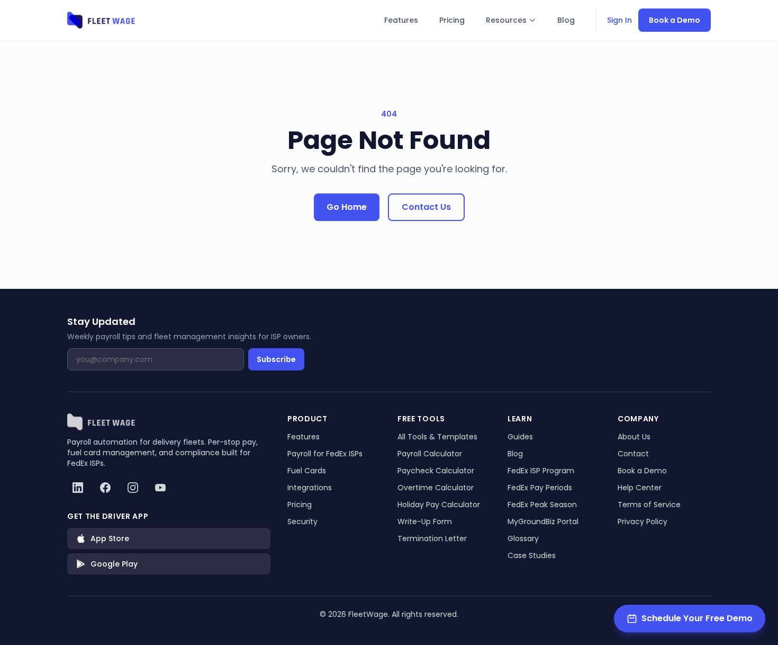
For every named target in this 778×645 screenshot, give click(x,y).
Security (302, 521)
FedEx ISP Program (541, 470)
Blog (566, 20)
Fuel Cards (306, 470)
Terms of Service (649, 504)
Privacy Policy (642, 521)
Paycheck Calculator (435, 470)
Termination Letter (432, 538)
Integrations (309, 487)
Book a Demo (674, 20)
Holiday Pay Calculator (438, 504)
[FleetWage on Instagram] (132, 487)
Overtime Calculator (435, 487)
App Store (110, 538)
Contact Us (426, 207)
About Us (634, 436)
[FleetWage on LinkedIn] (77, 487)
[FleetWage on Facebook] (105, 487)
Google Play (114, 564)
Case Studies (532, 555)
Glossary (523, 538)
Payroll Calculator (429, 453)
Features (401, 20)
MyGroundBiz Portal (543, 521)
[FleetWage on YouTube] (160, 487)
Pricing (452, 20)
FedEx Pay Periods (540, 487)
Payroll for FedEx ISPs (325, 453)
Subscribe (276, 359)
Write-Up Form (424, 521)
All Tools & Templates (437, 436)
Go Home (347, 207)
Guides (520, 436)
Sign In (619, 20)
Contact (633, 453)
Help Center (640, 487)
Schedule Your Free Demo (697, 618)
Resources (506, 20)
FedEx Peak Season (542, 504)
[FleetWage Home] (101, 20)
